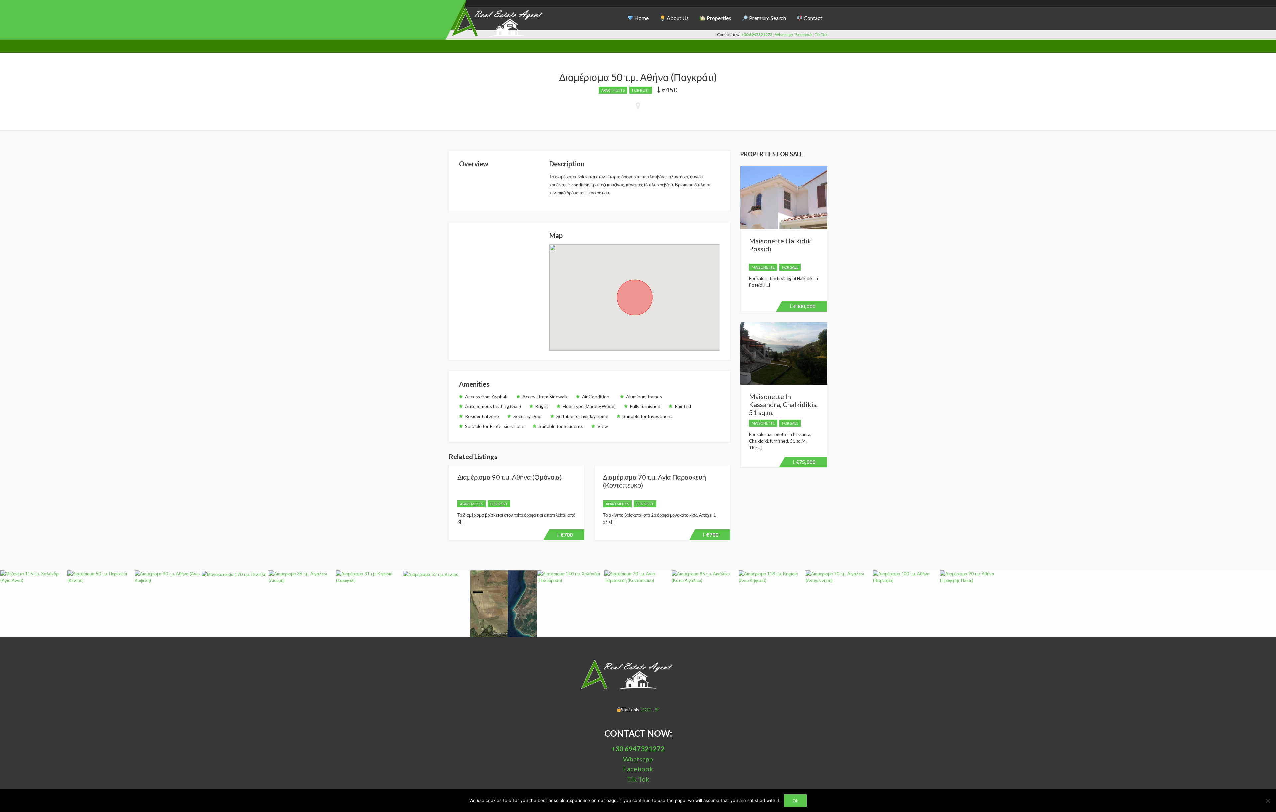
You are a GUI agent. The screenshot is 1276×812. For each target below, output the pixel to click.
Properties (718, 18)
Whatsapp (784, 34)
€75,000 (806, 463)
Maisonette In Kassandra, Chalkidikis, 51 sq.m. (783, 404)
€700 (571, 535)
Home (641, 18)
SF (657, 709)
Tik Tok (821, 34)
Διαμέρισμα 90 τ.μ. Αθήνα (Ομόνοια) (509, 477)
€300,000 (803, 307)
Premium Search (767, 18)
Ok (795, 800)
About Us (677, 18)
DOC (646, 709)
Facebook (804, 34)
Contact (812, 18)
